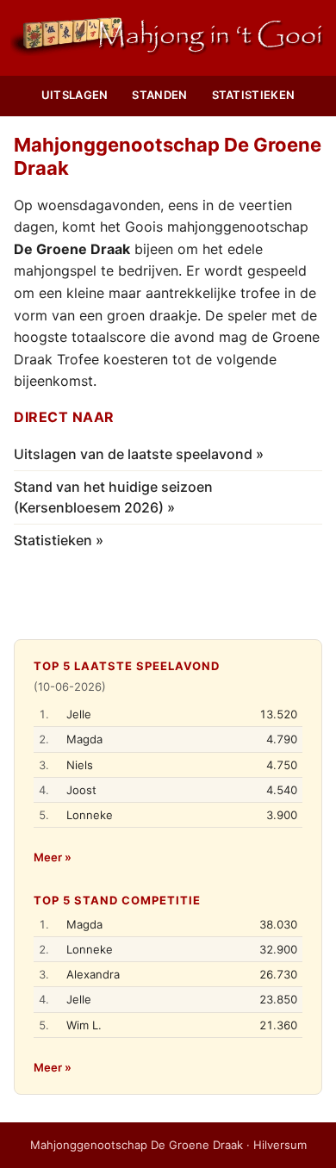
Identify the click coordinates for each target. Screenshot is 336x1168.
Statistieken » (58, 540)
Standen (159, 95)
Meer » (53, 857)
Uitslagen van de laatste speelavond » (139, 454)
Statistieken (254, 95)
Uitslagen (75, 95)
